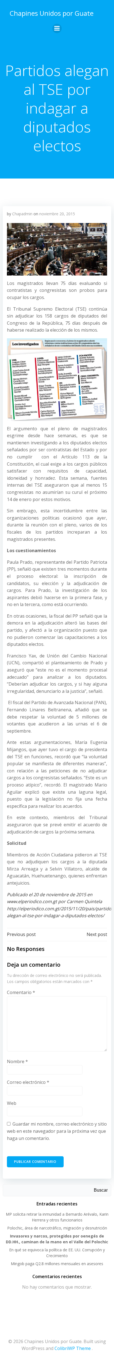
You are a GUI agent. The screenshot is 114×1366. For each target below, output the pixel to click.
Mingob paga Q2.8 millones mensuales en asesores (57, 1263)
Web (11, 1103)
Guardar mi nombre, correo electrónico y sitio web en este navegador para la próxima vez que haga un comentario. (57, 1131)
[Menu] (57, 28)
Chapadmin (22, 213)
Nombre (17, 1061)
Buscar (101, 1190)
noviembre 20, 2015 (57, 213)
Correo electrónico (28, 1082)
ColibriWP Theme (73, 1348)
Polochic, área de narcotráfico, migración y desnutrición (57, 1228)
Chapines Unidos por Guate (52, 13)
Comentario (21, 992)
